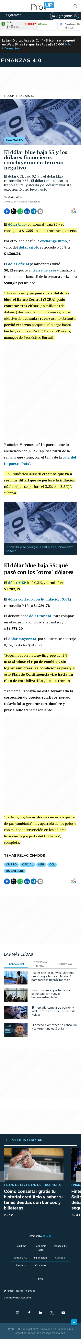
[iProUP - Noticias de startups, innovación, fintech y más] (40, 6)
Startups (60, 1257)
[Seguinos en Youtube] (63, 1313)
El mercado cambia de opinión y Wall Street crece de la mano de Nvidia (53, 1011)
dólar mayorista (22, 638)
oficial (27, 864)
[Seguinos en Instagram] (17, 1313)
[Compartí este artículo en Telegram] (34, 211)
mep (41, 864)
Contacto (40, 1265)
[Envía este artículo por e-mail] (40, 211)
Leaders (21, 1265)
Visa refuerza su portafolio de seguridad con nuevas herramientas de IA (51, 993)
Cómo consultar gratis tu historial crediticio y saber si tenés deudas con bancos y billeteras (33, 1199)
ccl (52, 864)
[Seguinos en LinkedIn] (40, 1313)
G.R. (10, 1215)
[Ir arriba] (74, 1322)
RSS (40, 1279)
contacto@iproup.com (17, 1297)
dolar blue (15, 871)
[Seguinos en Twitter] (52, 1313)
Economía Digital (40, 1247)
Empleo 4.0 (21, 1257)
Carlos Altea (15, 197)
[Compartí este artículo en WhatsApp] (20, 211)
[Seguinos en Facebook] (29, 1313)
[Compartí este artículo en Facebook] (7, 211)
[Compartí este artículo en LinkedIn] (27, 211)
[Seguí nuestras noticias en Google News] (74, 211)
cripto (11, 864)
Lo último (21, 1245)
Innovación (40, 1257)
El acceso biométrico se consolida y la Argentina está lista (54, 1027)
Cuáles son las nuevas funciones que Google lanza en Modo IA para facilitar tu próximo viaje (52, 976)
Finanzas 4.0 (60, 1245)
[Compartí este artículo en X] (14, 211)
